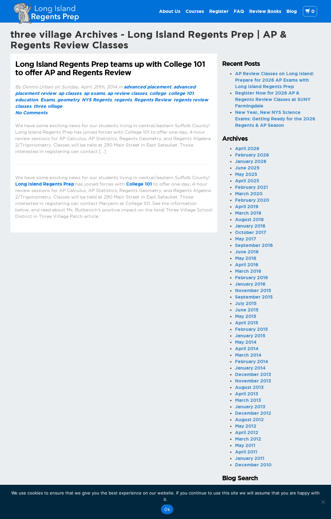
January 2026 (250, 161)
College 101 (139, 184)
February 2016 (251, 277)
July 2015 (246, 303)
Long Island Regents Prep (44, 184)
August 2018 (249, 219)
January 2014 (250, 368)
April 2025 (247, 180)
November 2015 (253, 290)
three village (48, 106)
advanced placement (147, 86)
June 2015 (247, 309)
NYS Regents (97, 99)
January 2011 (249, 458)
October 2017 (250, 232)
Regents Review (152, 99)
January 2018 (250, 226)
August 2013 (249, 387)
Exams (47, 99)
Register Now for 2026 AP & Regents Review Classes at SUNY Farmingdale (273, 99)
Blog (291, 11)
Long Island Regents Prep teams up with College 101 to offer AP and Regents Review (110, 68)
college (157, 93)
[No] (323, 502)
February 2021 (251, 187)
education (26, 99)
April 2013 (246, 393)
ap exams (94, 93)
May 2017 (245, 238)
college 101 (181, 93)
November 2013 (253, 380)
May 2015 (245, 316)
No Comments (31, 112)
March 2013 (248, 400)
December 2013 (253, 374)
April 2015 (246, 322)
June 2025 (247, 167)
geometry (68, 99)
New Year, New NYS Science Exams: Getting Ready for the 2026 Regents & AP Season (275, 119)
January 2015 (250, 335)
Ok (167, 509)
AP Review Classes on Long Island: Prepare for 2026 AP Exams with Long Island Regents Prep (274, 80)
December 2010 (253, 464)
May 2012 (245, 426)
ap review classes (127, 93)
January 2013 (250, 406)
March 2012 (248, 439)
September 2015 (254, 297)
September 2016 (254, 245)
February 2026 (252, 155)
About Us (169, 11)
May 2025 (246, 174)
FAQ (239, 11)
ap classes (70, 93)
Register (219, 11)
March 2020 (248, 193)
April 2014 (247, 348)
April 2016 (246, 264)
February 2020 (252, 200)
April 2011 (246, 451)
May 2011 (245, 445)
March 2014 (248, 355)
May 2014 (246, 342)
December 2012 (253, 413)
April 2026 (247, 148)
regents (123, 99)
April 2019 (246, 206)
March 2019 (248, 213)
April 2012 (246, 432)
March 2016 (248, 271)
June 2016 (247, 251)
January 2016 (250, 284)
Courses (195, 11)
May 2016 (245, 258)
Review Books (265, 11)
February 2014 (251, 361)
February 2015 (251, 329)
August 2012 (249, 419)
